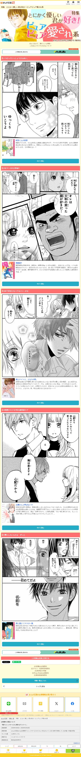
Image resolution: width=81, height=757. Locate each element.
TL (47, 746)
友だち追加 (8, 711)
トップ (7, 746)
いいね (72, 710)
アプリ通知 (40, 710)
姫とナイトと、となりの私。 (27, 379)
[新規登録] (68, 2)
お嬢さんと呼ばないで (24, 505)
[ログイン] (73, 2)
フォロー (56, 710)
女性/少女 (20, 746)
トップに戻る (40, 686)
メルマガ (24, 710)
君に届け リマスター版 (24, 623)
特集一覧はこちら (40, 680)
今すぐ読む (40, 161)
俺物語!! (19, 263)
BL (60, 746)
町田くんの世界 (22, 140)
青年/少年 (33, 746)
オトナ (74, 746)
